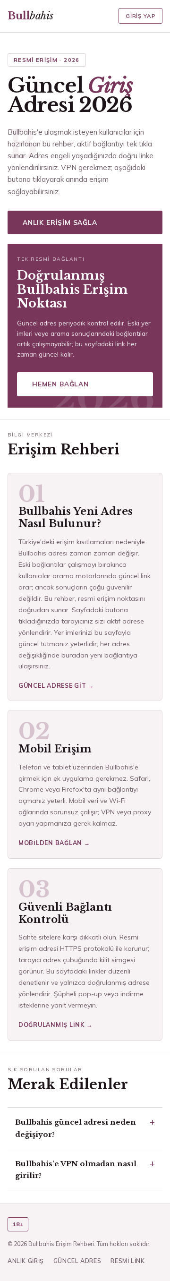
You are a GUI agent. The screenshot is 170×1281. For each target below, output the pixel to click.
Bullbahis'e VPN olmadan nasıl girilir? (75, 1169)
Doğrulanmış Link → (55, 1024)
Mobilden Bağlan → (54, 842)
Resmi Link (127, 1260)
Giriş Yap (140, 15)
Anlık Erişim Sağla (60, 222)
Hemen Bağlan (60, 384)
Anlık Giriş (26, 1260)
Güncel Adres (77, 1260)
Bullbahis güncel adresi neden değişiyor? (75, 1128)
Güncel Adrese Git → (56, 685)
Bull (30, 15)
